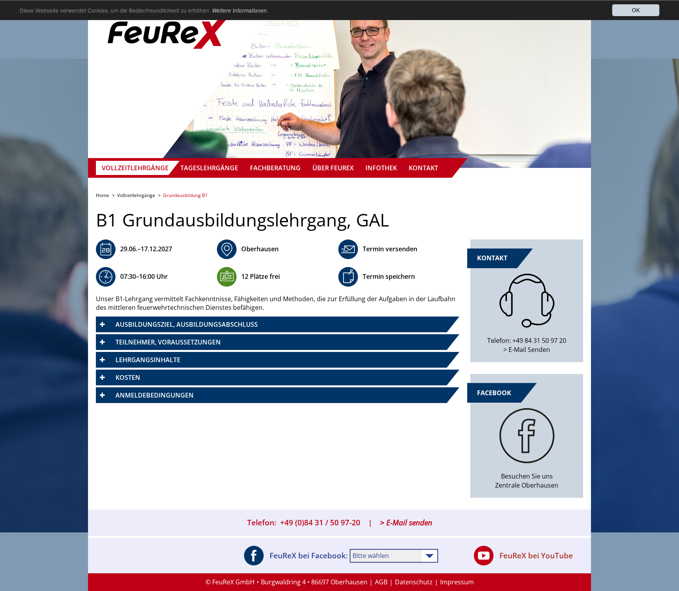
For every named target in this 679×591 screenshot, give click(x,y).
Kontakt (423, 168)
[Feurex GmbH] (168, 25)
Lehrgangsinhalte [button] (148, 359)
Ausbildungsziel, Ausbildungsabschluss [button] (187, 324)
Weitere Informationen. (240, 10)
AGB (381, 582)
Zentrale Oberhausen (526, 485)
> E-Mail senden (406, 522)
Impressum (457, 582)
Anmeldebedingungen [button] (155, 395)
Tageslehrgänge (209, 168)
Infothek (381, 168)
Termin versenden (390, 249)
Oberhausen (260, 249)
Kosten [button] (128, 377)
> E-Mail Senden (526, 349)
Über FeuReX (333, 168)
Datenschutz (414, 582)
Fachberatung (275, 168)
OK (636, 10)
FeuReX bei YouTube (536, 555)
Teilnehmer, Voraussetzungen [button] (168, 342)
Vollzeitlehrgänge (135, 168)
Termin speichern (389, 276)
